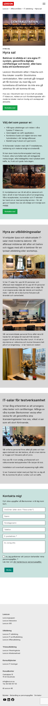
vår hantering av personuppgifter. (27, 562)
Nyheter (6, 695)
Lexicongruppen (9, 618)
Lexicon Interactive (10, 621)
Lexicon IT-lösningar (10, 664)
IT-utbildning (28, 9)
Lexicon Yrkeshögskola (11, 650)
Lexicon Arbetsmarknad (11, 653)
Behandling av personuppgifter (21, 695)
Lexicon (5, 9)
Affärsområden (16, 9)
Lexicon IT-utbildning (10, 634)
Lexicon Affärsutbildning (11, 640)
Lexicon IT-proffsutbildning (12, 637)
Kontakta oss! (10, 108)
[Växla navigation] (44, 3)
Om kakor (37, 695)
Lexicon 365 (7, 623)
